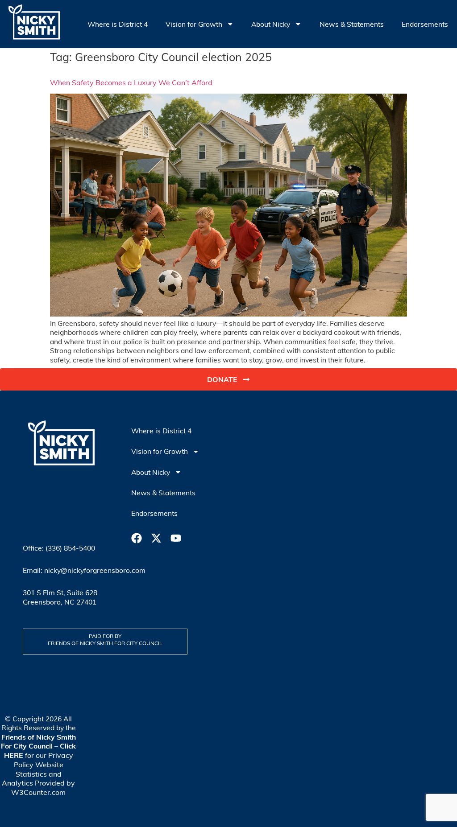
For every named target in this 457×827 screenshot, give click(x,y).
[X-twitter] (156, 538)
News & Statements (352, 24)
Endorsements (425, 24)
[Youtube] (175, 538)
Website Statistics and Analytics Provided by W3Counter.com (38, 778)
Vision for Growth (194, 24)
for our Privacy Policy (40, 755)
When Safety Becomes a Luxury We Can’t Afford (131, 82)
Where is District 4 (117, 24)
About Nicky (270, 24)
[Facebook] (136, 538)
